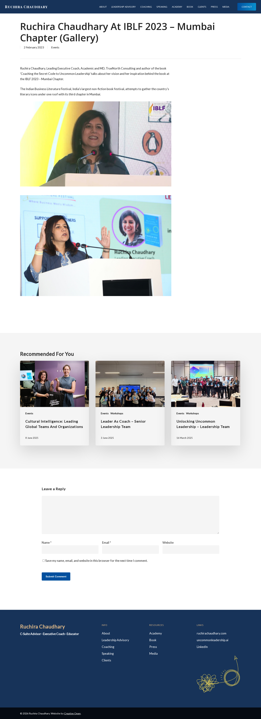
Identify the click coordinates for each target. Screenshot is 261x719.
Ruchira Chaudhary (26, 7)
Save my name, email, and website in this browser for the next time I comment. (96, 560)
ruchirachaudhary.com (211, 633)
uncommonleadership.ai (212, 640)
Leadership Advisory (115, 640)
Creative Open (72, 713)
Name (46, 542)
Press (153, 647)
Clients (106, 660)
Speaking (108, 653)
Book (152, 640)
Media (153, 653)
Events (55, 47)
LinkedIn (202, 647)
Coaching (108, 647)
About (106, 633)
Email (106, 542)
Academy (155, 633)
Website (168, 542)
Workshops (116, 413)
